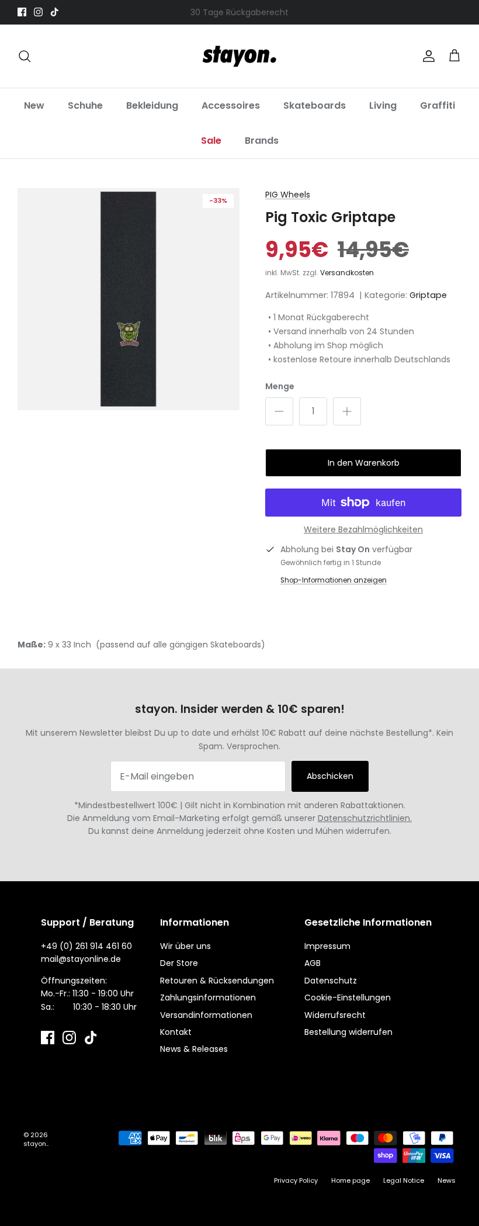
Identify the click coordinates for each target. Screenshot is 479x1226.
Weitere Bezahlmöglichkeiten (363, 530)
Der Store (179, 963)
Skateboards (314, 105)
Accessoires (231, 105)
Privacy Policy (296, 1180)
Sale (211, 140)
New (34, 105)
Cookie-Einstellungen (347, 997)
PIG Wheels (287, 194)
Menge (279, 386)
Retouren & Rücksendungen (217, 980)
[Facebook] (22, 12)
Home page (350, 1180)
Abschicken (330, 776)
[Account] (426, 56)
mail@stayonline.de (81, 959)
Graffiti (437, 105)
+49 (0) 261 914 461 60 (86, 946)
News (447, 1180)
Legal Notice (403, 1180)
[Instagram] (38, 12)
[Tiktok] (54, 12)
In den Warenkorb (364, 463)
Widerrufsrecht (335, 1015)
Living (383, 105)
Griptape (428, 295)
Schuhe (85, 105)
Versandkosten (347, 273)
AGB (312, 963)
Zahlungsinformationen (208, 997)
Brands (262, 140)
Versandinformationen (206, 1015)
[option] (128, 299)
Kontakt (176, 1032)
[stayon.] (239, 56)
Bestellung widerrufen (348, 1032)
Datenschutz (330, 980)
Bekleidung (152, 105)
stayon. (35, 1143)
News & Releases (194, 1049)
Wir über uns (185, 946)
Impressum (327, 946)
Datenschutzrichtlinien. (365, 818)
